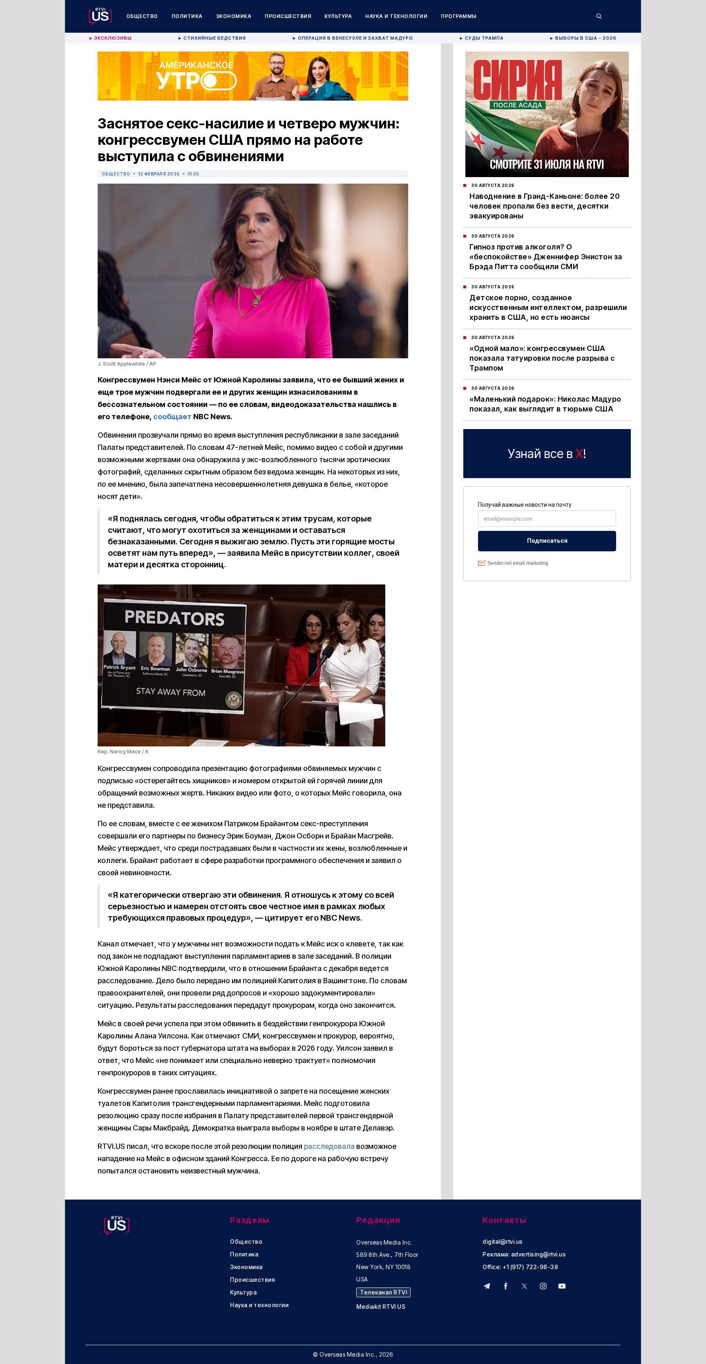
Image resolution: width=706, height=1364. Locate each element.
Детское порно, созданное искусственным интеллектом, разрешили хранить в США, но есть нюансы (548, 307)
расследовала (329, 1146)
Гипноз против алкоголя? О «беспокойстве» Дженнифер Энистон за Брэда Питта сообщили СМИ (545, 257)
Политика (187, 16)
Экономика (234, 16)
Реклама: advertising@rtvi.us (524, 1254)
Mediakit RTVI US (380, 1306)
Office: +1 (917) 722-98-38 (520, 1267)
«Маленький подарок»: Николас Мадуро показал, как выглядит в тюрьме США (545, 404)
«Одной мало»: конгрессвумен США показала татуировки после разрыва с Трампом (542, 358)
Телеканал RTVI (383, 1292)
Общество (142, 16)
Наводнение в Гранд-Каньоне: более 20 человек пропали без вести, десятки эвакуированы (544, 206)
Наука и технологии (396, 16)
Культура (338, 16)
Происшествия (288, 16)
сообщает (172, 416)
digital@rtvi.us (503, 1241)
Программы (459, 16)
